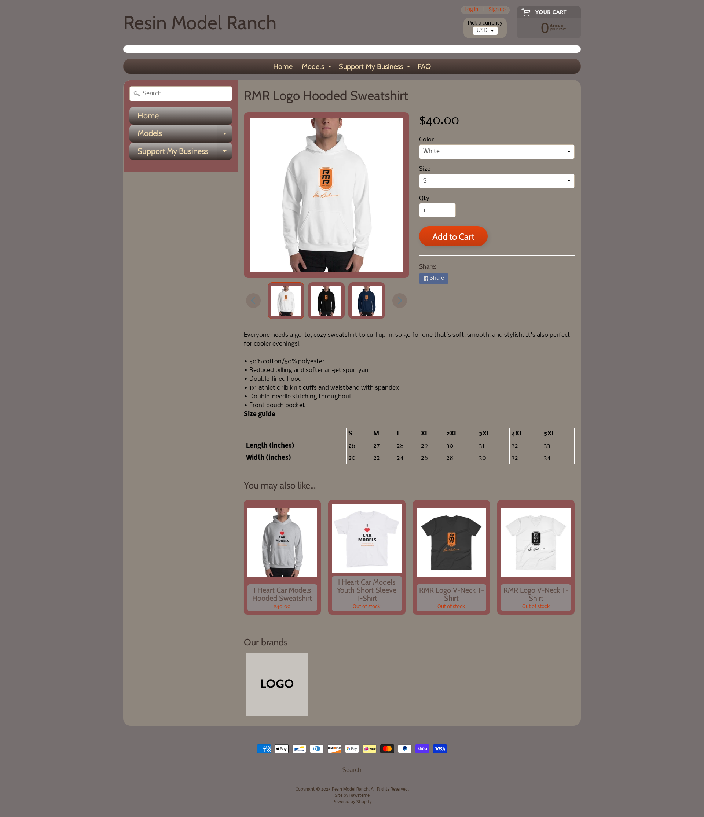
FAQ (424, 66)
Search (352, 770)
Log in (471, 10)
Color (426, 139)
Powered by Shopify (352, 802)
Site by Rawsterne (352, 796)
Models (317, 68)
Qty (424, 198)
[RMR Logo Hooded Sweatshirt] (286, 300)
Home (283, 66)
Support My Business (375, 68)
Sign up (497, 10)
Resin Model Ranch (199, 22)
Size (424, 169)
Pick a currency (485, 23)
